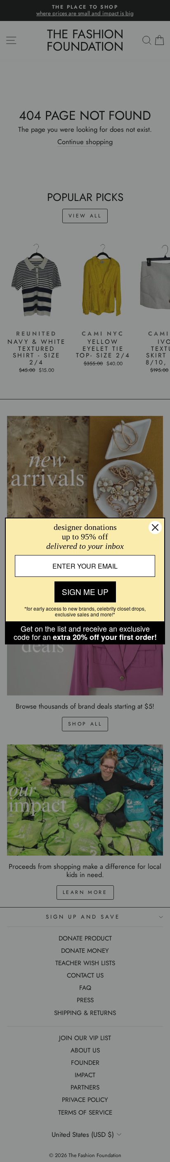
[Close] (155, 527)
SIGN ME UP (85, 591)
